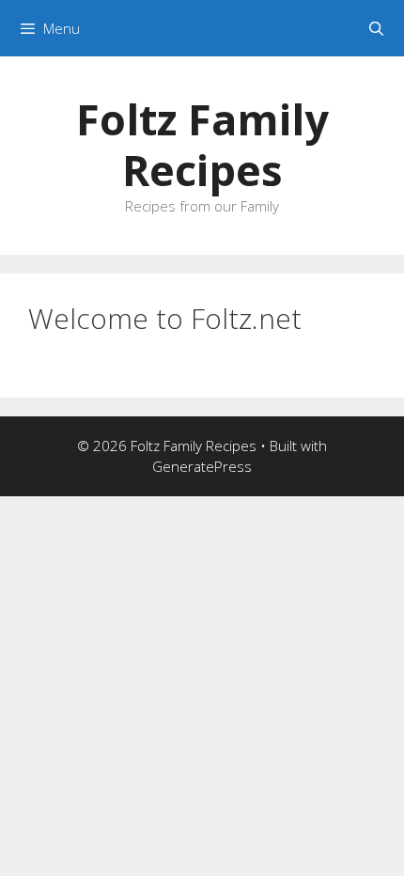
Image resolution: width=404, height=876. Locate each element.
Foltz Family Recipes (202, 144)
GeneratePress (202, 466)
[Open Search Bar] (376, 28)
